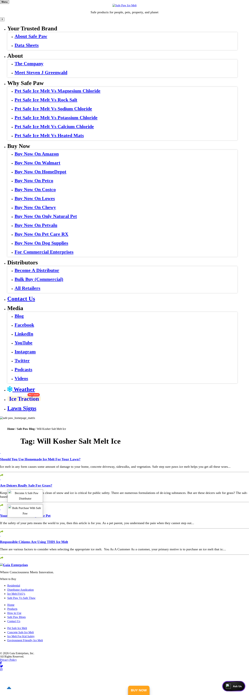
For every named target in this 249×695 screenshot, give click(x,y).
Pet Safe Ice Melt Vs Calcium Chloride (54, 126)
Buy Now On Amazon (37, 154)
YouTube (23, 342)
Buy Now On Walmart (37, 162)
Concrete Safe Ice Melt (20, 632)
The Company (29, 63)
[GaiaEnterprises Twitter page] (1, 666)
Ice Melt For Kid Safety (21, 636)
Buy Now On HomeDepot (40, 171)
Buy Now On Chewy (35, 207)
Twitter (22, 360)
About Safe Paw (31, 36)
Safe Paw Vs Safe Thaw (21, 597)
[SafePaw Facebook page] (1, 663)
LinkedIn (24, 333)
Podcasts (23, 369)
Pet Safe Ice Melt (17, 628)
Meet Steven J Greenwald (41, 72)
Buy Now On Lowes (35, 198)
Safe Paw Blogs (16, 617)
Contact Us (21, 298)
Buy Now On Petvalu (36, 225)
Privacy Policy (8, 659)
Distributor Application (20, 589)
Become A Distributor (37, 270)
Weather (23, 389)
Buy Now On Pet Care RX (41, 234)
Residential (13, 585)
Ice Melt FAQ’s (16, 593)
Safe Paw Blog (26, 428)
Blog (19, 316)
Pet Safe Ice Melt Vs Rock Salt (46, 99)
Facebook (24, 325)
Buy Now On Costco (35, 189)
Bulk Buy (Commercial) (39, 279)
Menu (4, 2)
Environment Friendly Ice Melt (25, 640)
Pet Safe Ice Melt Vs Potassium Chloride (56, 117)
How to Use (14, 613)
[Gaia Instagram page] (1, 669)
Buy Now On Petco (34, 180)
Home (11, 428)
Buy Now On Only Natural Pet (46, 216)
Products (12, 608)
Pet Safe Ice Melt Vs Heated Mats (49, 135)
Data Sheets (27, 45)
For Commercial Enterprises (44, 252)
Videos (21, 378)
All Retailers (27, 288)
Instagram (25, 351)
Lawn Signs (21, 408)
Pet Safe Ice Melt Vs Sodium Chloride (53, 108)
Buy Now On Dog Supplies (41, 243)
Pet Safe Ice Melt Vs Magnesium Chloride (57, 91)
